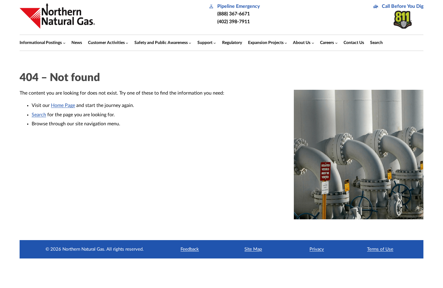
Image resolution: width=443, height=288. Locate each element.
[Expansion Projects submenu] (285, 43)
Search (39, 114)
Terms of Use (380, 249)
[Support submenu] (214, 43)
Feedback (190, 249)
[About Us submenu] (313, 43)
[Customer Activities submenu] (127, 43)
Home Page (63, 105)
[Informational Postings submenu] (64, 43)
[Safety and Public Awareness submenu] (190, 43)
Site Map (253, 249)
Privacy (316, 249)
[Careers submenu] (336, 43)
